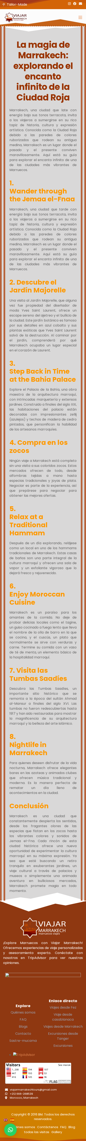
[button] (10, 1130)
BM (40, 1114)
